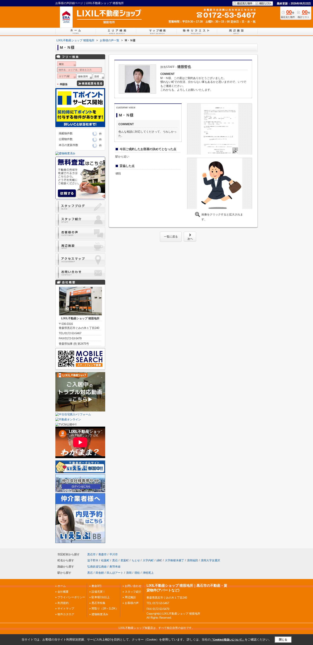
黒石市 (91, 554)
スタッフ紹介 (133, 591)
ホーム (61, 586)
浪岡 (129, 572)
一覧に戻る (171, 236)
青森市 (102, 554)
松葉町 (105, 560)
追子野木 (92, 560)
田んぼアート (115, 572)
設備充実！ (98, 591)
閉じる (283, 639)
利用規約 (63, 603)
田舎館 (100, 572)
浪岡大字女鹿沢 (210, 560)
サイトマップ (65, 608)
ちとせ (136, 560)
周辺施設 (130, 597)
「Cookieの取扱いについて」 (228, 639)
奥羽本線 (115, 566)
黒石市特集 (98, 603)
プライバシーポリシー (71, 597)
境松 (137, 572)
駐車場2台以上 (101, 597)
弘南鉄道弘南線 (97, 566)
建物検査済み (100, 614)
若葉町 (125, 560)
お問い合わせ (133, 586)
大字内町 (148, 560)
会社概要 (63, 591)
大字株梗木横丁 (174, 560)
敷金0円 (96, 586)
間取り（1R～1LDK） (105, 608)
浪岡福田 (192, 560)
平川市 (113, 554)
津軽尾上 (148, 572)
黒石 (115, 560)
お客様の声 (132, 603)
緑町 (159, 560)
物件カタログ (65, 614)
